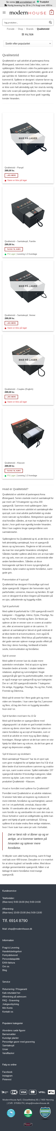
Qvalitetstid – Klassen (15, 463)
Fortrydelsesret (10, 955)
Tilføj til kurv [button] (14, 249)
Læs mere (11, 175)
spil (51, 592)
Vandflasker (8, 1053)
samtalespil (41, 76)
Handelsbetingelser (12, 951)
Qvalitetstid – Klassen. (23, 781)
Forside (10, 29)
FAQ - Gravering (10, 1000)
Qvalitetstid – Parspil (14, 167)
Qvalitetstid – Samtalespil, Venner (20, 315)
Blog (4, 970)
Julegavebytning (10, 1004)
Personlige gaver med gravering (18, 1041)
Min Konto (7, 1008)
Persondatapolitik (11, 959)
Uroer (5, 1049)
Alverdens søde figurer (13, 1030)
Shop (20, 29)
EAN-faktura (8, 962)
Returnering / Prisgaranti (14, 989)
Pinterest (6, 1079)
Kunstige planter (10, 1038)
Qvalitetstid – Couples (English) (19, 389)
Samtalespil (8, 1045)
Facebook (7, 1072)
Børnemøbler (9, 1034)
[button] (4, 12)
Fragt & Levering (10, 947)
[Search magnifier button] (50, 22)
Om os (5, 966)
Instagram (7, 1075)
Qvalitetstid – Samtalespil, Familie (20, 241)
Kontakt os (7, 1011)
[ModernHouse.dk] (27, 12)
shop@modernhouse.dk (20, 928)
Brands (30, 29)
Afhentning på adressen (14, 996)
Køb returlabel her (11, 993)
